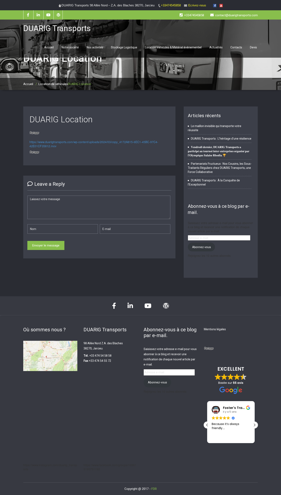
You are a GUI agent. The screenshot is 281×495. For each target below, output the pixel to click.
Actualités (216, 47)
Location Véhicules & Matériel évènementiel (173, 47)
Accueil (49, 47)
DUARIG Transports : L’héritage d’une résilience (221, 138)
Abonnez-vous (201, 247)
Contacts (236, 47)
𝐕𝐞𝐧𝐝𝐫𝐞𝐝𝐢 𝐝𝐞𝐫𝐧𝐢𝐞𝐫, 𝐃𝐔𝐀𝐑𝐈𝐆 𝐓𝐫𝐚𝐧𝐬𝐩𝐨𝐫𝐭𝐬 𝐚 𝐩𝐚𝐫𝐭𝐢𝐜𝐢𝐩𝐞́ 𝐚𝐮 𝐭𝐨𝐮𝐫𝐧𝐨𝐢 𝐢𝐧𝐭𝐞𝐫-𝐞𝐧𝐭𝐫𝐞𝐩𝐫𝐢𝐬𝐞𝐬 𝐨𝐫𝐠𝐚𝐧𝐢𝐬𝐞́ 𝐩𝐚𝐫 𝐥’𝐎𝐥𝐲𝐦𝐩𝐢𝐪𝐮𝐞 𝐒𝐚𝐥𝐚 (218, 151)
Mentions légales (215, 329)
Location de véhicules (53, 84)
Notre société (70, 47)
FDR (154, 489)
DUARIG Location (61, 119)
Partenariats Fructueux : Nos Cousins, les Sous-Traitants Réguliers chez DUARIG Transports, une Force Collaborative (220, 168)
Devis (253, 47)
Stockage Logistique (124, 47)
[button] (254, 425)
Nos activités (95, 47)
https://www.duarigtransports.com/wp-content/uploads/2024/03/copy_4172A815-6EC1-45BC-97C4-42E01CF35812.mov (93, 144)
